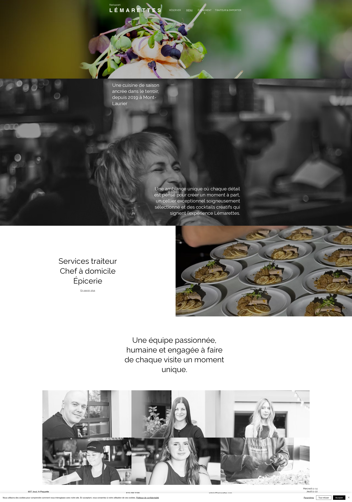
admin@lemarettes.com (220, 493)
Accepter (339, 497)
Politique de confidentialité (147, 497)
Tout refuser (323, 497)
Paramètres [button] (309, 497)
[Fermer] (348, 497)
